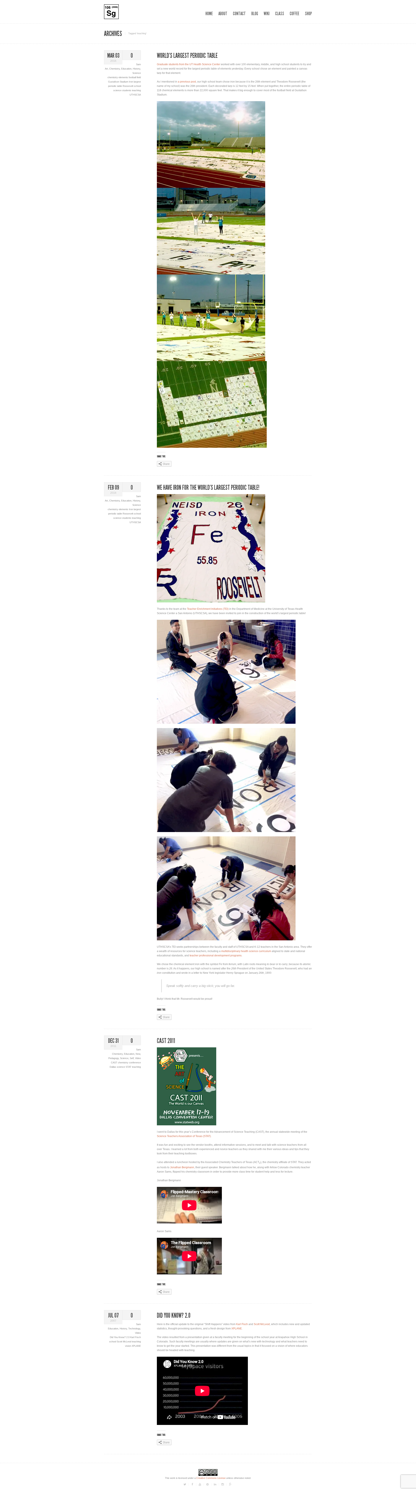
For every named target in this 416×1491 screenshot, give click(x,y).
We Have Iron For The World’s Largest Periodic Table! (208, 488)
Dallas (113, 1067)
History (136, 68)
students (127, 90)
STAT (129, 1067)
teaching (136, 90)
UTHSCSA (135, 94)
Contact (239, 13)
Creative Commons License (211, 1478)
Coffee (294, 13)
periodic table (115, 86)
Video (138, 1058)
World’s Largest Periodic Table (187, 56)
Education (126, 68)
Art (106, 68)
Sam (138, 64)
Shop (308, 13)
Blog (254, 13)
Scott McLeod (124, 1341)
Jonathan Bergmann (182, 1167)
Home (209, 13)
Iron (131, 81)
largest (137, 81)
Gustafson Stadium (118, 81)
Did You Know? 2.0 (120, 1337)
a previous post (187, 81)
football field (135, 77)
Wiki (267, 13)
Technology (134, 1328)
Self (132, 1058)
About (222, 13)
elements (124, 77)
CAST (114, 1062)
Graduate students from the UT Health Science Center (188, 64)
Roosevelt (128, 86)
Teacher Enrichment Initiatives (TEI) (208, 608)
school (137, 86)
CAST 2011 (166, 1041)
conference (135, 1062)
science (117, 90)
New (138, 1054)
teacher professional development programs (216, 955)
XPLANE (136, 1346)
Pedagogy (113, 1058)
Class (279, 13)
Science (136, 73)
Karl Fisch (135, 1337)
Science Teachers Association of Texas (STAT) (184, 1136)
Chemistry (114, 68)
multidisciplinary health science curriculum (246, 951)
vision (128, 1346)
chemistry (113, 77)
